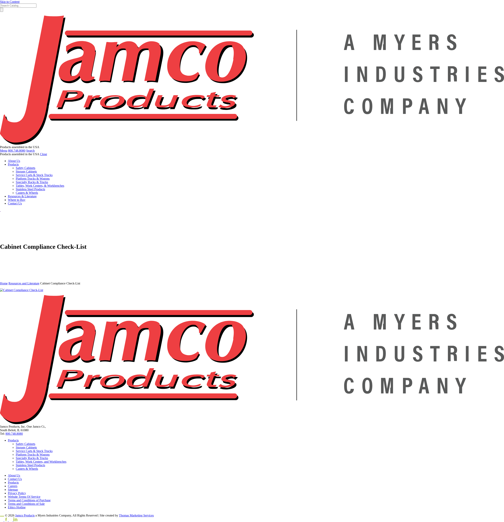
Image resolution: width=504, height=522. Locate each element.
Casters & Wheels (27, 468)
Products (13, 440)
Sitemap (13, 489)
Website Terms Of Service (24, 496)
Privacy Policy (17, 493)
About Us (14, 475)
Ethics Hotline (17, 507)
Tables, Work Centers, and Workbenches (41, 461)
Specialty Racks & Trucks (32, 458)
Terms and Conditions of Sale (26, 503)
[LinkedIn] (13, 520)
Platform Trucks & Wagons (33, 454)
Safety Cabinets (25, 444)
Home (4, 283)
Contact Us (15, 479)
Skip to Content (9, 1)
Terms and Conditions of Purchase (29, 500)
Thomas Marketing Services (136, 515)
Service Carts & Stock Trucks (34, 451)
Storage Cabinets (26, 447)
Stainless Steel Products (30, 465)
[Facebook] (4, 520)
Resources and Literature (23, 283)
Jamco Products (25, 515)
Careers (12, 486)
